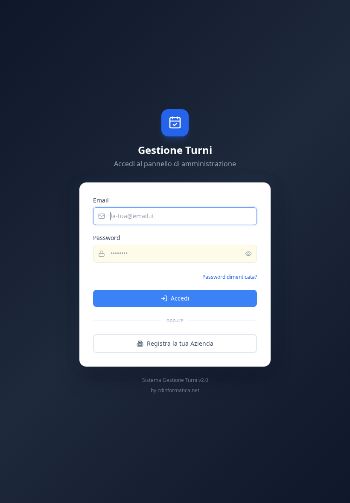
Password (106, 238)
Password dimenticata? (229, 276)
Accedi (180, 298)
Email (101, 200)
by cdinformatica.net (175, 390)
